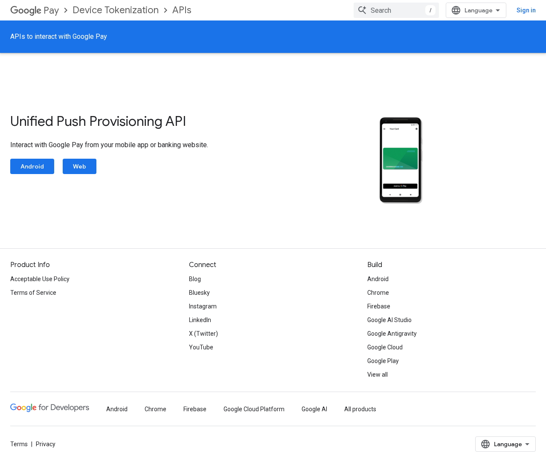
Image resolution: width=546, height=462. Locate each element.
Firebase (378, 306)
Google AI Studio (389, 320)
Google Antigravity (392, 333)
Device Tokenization (116, 10)
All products (360, 409)
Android (32, 166)
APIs (181, 10)
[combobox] (396, 10)
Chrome (378, 292)
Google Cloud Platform (254, 409)
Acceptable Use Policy (40, 279)
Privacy (45, 444)
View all (377, 374)
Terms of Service (33, 292)
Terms (19, 444)
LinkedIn (200, 320)
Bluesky (199, 292)
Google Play (383, 360)
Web (79, 166)
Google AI (314, 409)
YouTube (201, 347)
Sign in (526, 10)
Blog (195, 279)
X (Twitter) (203, 333)
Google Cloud (385, 347)
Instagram (203, 306)
